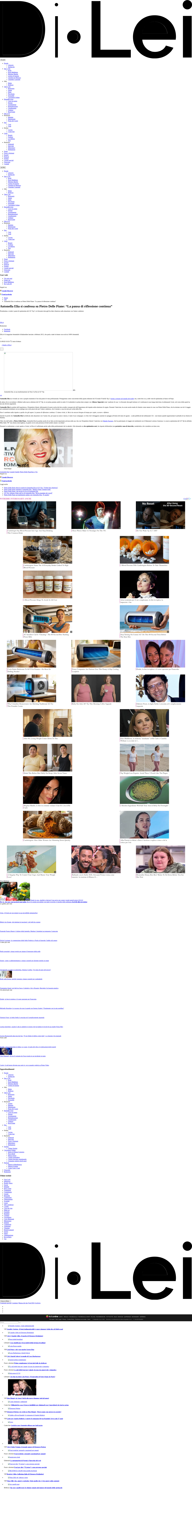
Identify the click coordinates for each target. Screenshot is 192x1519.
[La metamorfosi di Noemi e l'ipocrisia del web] (98, 1457)
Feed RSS (31, 1303)
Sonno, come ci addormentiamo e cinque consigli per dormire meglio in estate (24, 960)
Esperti (6, 155)
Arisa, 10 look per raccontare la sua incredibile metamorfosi (19, 913)
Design (10, 103)
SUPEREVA (143, 1316)
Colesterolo (7, 1224)
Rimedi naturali (9, 1230)
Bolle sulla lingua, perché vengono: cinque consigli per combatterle (21, 979)
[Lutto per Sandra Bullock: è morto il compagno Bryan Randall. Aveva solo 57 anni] (98, 1415)
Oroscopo (7, 162)
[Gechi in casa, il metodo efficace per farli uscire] (98, 1422)
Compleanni (8, 1192)
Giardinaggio (12, 108)
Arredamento (12, 105)
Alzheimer (7, 1226)
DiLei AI (7, 113)
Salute (10, 90)
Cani (9, 124)
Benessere (11, 88)
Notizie (6, 158)
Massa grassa (12, 1155)
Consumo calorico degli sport (17, 1161)
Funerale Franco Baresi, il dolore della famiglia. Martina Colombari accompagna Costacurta (29, 931)
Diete (9, 92)
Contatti (6, 164)
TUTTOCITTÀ (109, 1316)
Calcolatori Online (14, 97)
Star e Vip (7, 69)
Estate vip (7, 280)
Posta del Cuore (13, 121)
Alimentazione (8, 1235)
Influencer (7, 1181)
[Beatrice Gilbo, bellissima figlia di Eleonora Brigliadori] (98, 1471)
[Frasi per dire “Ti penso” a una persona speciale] (98, 1464)
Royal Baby (8, 1237)
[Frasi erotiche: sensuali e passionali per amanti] (98, 1450)
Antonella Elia (4, 472)
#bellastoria (11, 149)
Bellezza (10, 85)
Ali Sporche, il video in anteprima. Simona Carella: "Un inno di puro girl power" (25, 970)
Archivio (37, 1303)
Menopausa (7, 1221)
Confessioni (8, 1197)
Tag (5, 1239)
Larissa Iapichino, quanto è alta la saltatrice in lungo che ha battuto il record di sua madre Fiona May (31, 1027)
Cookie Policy (70, 1319)
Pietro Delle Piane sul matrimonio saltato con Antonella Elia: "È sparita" (26, 495)
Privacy (64, 1319)
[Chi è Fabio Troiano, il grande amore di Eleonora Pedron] (98, 1436)
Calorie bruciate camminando (17, 1159)
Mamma (10, 117)
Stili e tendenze (9, 1205)
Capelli (6, 1206)
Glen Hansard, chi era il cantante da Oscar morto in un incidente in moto (23, 1056)
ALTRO (3, 167)
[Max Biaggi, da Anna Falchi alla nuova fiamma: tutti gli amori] (98, 1387)
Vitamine (7, 1228)
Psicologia (11, 94)
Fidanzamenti (8, 1199)
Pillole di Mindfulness (15, 1164)
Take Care (7, 87)
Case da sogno (12, 101)
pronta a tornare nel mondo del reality (122, 398)
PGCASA (93, 1316)
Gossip (6, 1194)
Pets (5, 122)
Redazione (7, 1172)
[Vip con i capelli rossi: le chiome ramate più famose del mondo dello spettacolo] (98, 1484)
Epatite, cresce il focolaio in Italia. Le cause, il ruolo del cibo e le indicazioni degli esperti (28, 1047)
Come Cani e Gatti (14, 1168)
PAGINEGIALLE (73, 1316)
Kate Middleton (13, 72)
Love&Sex (11, 139)
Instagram (7, 331)
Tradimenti (7, 1190)
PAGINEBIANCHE (100, 1316)
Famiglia (7, 1212)
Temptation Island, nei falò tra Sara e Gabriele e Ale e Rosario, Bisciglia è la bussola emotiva (29, 988)
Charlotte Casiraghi (14, 79)
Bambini (6, 1214)
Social (6, 1185)
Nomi (6, 151)
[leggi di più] (1, 338)
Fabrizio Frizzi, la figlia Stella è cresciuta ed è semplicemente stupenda (22, 1017)
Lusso (6, 1203)
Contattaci (15, 1303)
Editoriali (11, 144)
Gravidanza (7, 1217)
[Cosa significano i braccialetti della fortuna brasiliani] (98, 1339)
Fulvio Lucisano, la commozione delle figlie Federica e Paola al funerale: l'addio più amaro (28, 940)
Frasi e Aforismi (9, 153)
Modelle (6, 1187)
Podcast (6, 157)
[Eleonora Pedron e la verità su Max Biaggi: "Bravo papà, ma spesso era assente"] (98, 1408)
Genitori (6, 1215)
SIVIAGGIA (120, 1316)
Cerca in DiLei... (5, 1301)
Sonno (6, 1232)
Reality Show (8, 1183)
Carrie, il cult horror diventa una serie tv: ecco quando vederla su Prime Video (24, 1065)
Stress (6, 1233)
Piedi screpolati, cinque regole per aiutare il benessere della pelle (20, 951)
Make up (7, 1210)
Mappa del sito (23, 1303)
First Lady (7, 1179)
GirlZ (6, 133)
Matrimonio (11, 119)
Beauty (10, 135)
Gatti (9, 126)
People (6, 63)
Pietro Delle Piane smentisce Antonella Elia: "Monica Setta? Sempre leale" (27, 489)
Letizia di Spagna (13, 76)
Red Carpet (7, 1188)
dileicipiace (11, 148)
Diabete (6, 1223)
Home (6, 298)
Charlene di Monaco (14, 78)
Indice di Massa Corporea (16, 1152)
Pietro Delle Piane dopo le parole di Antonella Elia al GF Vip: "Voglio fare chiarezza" (31, 488)
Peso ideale (11, 1154)
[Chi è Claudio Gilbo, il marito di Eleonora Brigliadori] (98, 1333)
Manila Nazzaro (108, 421)
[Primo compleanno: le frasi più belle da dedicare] (98, 1360)
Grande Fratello (14, 472)
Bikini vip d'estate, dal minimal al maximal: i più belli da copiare (20, 922)
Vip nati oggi (8, 278)
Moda (10, 83)
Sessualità (11, 96)
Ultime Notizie (12, 1148)
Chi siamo (52, 1319)
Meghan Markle (13, 74)
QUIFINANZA (127, 1316)
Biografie (7, 1196)
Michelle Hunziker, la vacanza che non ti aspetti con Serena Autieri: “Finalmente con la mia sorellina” (32, 1008)
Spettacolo (11, 67)
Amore (10, 1103)
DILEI (115, 1316)
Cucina (10, 130)
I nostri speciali (9, 160)
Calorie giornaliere (14, 1157)
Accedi (3, 60)
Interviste (11, 146)
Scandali (6, 1201)
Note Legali (59, 1319)
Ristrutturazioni (13, 106)
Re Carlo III (8, 284)
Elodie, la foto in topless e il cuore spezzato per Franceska (18, 999)
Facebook (7, 329)
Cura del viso (8, 1208)
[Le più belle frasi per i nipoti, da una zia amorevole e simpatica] (98, 1366)
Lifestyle (11, 65)
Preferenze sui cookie (80, 1319)
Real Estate (11, 112)
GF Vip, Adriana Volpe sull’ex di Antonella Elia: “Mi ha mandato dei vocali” (28, 493)
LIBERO (61, 1316)
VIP (5, 299)
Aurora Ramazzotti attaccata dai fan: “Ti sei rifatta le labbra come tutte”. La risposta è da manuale (30, 1036)
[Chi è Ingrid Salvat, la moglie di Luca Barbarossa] (98, 1353)
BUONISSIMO (135, 1316)
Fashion (10, 137)
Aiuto (88, 1319)
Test (9, 140)
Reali (9, 70)
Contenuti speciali (5, 1303)
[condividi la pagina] (1, 349)
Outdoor (10, 110)
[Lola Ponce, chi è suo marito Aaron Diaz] (98, 1346)
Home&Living (8, 99)
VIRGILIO (66, 1316)
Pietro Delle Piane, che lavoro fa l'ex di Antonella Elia (21, 491)
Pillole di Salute (13, 1166)
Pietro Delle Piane (25, 472)
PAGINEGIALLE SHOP (84, 1316)
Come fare (11, 131)
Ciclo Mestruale (9, 1219)
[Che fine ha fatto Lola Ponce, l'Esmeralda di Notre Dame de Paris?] (98, 1373)
